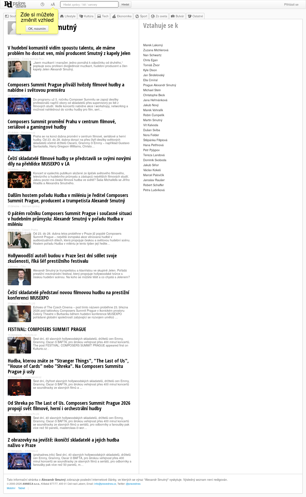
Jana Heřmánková (155, 100)
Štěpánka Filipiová (155, 140)
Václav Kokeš (152, 170)
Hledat (125, 4)
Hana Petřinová (153, 145)
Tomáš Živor (151, 65)
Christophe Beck (154, 95)
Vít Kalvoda (150, 125)
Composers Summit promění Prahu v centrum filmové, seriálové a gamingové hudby (62, 124)
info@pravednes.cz (105, 483)
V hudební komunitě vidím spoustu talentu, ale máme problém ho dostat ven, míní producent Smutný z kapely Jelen (69, 50)
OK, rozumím (37, 28)
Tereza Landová (154, 155)
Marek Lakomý (153, 45)
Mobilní (11, 488)
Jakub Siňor (151, 165)
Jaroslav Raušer (154, 180)
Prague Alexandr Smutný (159, 85)
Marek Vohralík (153, 110)
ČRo (23, 169)
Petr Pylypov (151, 150)
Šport (143, 16)
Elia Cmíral (150, 80)
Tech (105, 16)
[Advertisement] (220, 222)
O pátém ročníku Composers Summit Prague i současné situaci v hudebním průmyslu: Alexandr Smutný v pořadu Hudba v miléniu (70, 218)
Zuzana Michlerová (155, 50)
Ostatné (198, 16)
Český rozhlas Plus (33, 58)
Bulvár (180, 16)
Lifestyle (70, 16)
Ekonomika (124, 16)
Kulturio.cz (31, 334)
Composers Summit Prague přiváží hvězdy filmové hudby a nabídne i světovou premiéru (66, 87)
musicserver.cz (33, 377)
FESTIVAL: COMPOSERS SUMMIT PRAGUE (47, 329)
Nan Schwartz (152, 55)
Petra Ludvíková (154, 190)
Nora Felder (151, 135)
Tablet (21, 488)
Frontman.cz (28, 132)
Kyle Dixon (150, 70)
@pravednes (133, 483)
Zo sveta (161, 16)
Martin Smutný (152, 120)
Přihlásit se (291, 4)
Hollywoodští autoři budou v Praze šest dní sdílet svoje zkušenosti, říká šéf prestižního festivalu (62, 258)
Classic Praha (30, 229)
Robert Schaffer (153, 185)
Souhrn (14, 16)
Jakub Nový (151, 105)
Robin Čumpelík (153, 115)
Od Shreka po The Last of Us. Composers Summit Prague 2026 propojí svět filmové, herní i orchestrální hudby (69, 405)
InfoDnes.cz (31, 450)
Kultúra (88, 16)
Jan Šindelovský (153, 75)
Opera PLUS (28, 303)
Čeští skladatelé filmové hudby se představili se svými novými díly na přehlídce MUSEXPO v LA (69, 161)
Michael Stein (152, 90)
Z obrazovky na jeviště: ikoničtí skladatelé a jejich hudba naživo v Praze (63, 442)
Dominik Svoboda (154, 160)
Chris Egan (150, 60)
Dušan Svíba (151, 130)
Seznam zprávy (31, 206)
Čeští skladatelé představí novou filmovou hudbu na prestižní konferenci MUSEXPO (68, 295)
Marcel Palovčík (153, 175)
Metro (24, 95)
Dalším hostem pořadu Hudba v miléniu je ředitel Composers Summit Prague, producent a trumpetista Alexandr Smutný (68, 198)
